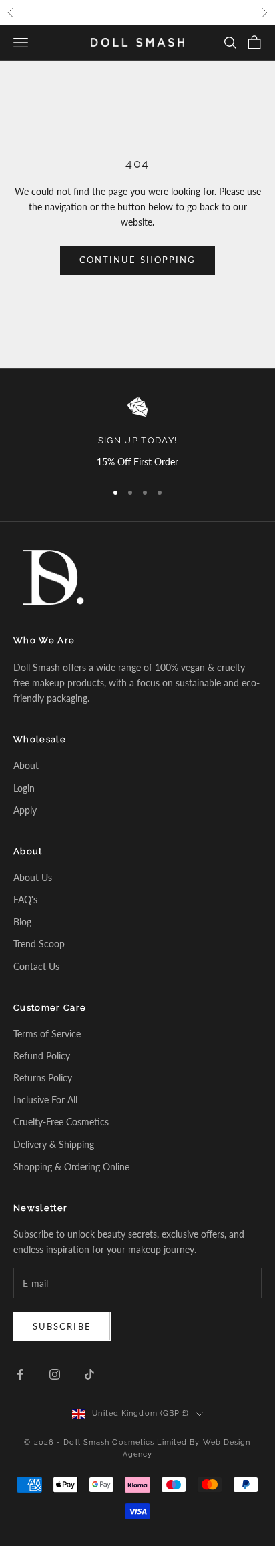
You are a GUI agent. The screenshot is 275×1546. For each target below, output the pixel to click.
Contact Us (36, 966)
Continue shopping (137, 259)
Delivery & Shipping (53, 1144)
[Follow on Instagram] (54, 1374)
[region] (137, 432)
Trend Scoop (39, 943)
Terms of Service (47, 1033)
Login (24, 788)
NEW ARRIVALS (149, 12)
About (26, 765)
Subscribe (62, 1326)
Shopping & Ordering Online (71, 1166)
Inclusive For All (45, 1099)
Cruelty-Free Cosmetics (61, 1121)
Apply (25, 810)
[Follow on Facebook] (20, 1374)
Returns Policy (42, 1077)
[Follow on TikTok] (89, 1374)
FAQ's (25, 899)
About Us (32, 877)
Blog (22, 921)
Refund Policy (41, 1055)
